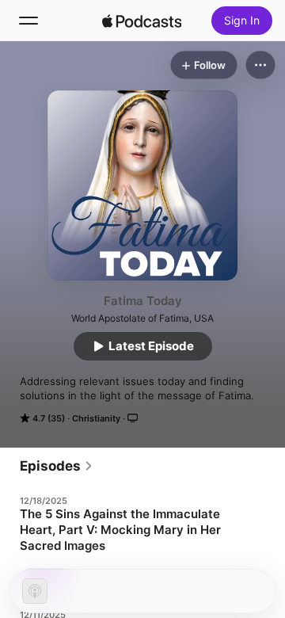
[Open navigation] (28, 20)
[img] (141, 21)
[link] (56, 466)
